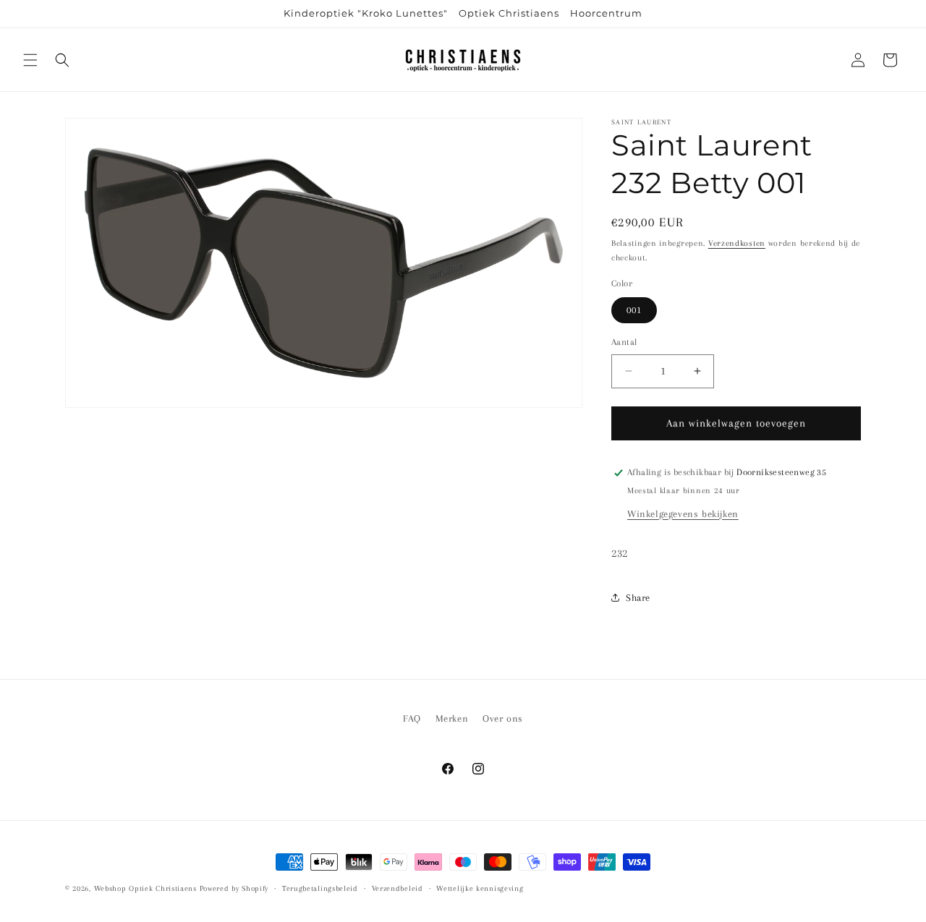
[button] (30, 60)
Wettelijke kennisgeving (479, 888)
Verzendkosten (736, 243)
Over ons (503, 718)
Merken (452, 718)
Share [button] (638, 597)
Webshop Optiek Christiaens (145, 888)
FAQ (412, 718)
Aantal (624, 342)
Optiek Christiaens (509, 13)
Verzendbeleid (397, 888)
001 (634, 309)
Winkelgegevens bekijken (683, 513)
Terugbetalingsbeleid (320, 888)
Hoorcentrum (606, 13)
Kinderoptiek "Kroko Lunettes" (366, 13)
